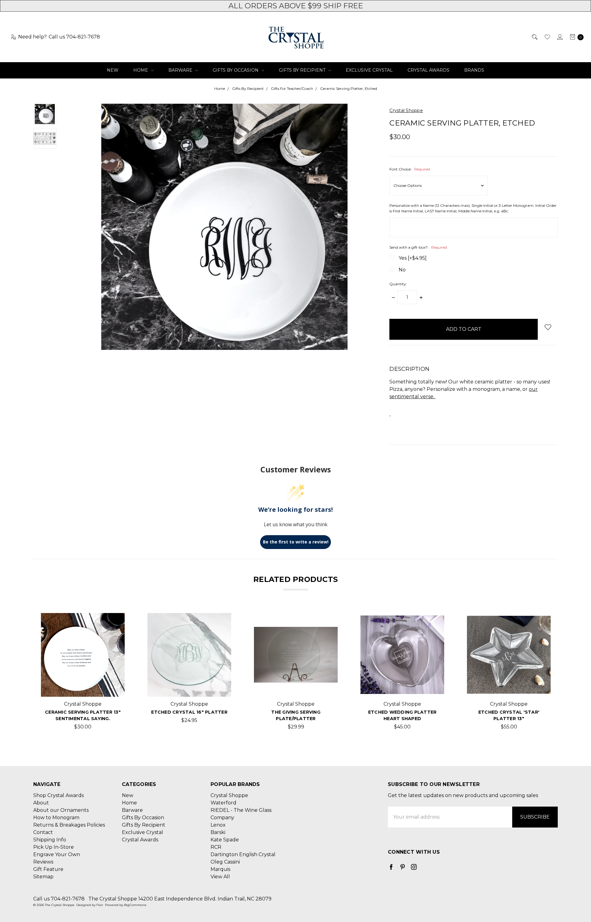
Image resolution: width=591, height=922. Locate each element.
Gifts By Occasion (236, 70)
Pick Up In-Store (53, 847)
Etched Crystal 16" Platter (189, 712)
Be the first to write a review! (295, 542)
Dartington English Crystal (243, 854)
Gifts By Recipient (303, 70)
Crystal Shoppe (229, 795)
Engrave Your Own (56, 854)
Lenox (218, 825)
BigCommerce (135, 905)
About (41, 803)
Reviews (43, 862)
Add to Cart (83, 687)
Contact (43, 832)
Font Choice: (409, 169)
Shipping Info (49, 840)
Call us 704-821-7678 (59, 899)
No (402, 270)
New (113, 70)
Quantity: (398, 284)
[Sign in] (559, 37)
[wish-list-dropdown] (548, 327)
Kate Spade (225, 840)
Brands (474, 70)
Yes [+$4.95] (413, 258)
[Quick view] (115, 623)
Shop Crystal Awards (58, 795)
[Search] (534, 37)
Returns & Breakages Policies (69, 825)
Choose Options (189, 687)
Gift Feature (48, 869)
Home (141, 70)
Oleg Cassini (225, 862)
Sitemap (43, 877)
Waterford (223, 803)
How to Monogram (56, 817)
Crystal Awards (428, 70)
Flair (99, 905)
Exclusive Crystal (369, 70)
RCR (216, 847)
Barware (181, 70)
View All (220, 877)
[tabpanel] (83, 673)
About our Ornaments (61, 810)
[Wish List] (547, 37)
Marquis (220, 869)
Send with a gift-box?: (418, 247)
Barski (218, 832)
